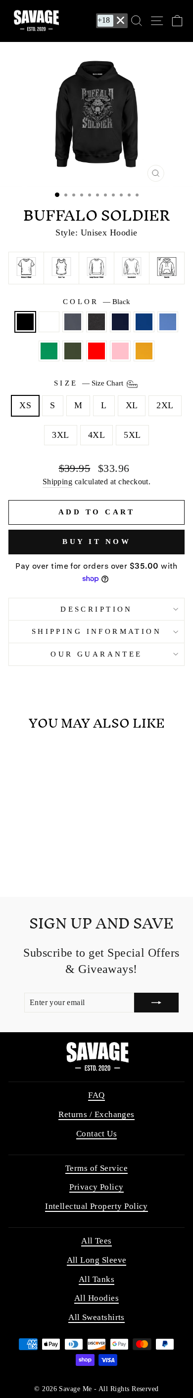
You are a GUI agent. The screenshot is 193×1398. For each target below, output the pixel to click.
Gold (144, 351)
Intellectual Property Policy (96, 1206)
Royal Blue (144, 322)
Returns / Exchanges (96, 1114)
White (49, 322)
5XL (132, 435)
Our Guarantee (96, 654)
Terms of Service (96, 1168)
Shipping (58, 481)
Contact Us (96, 1133)
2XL (164, 405)
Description (96, 609)
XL (132, 405)
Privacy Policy (96, 1187)
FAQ (96, 1095)
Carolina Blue (168, 322)
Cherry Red (96, 351)
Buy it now (96, 541)
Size (89, 383)
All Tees (96, 1240)
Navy (120, 322)
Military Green (73, 351)
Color (97, 302)
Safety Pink (120, 351)
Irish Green (49, 351)
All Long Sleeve (97, 1260)
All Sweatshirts (96, 1317)
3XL (60, 435)
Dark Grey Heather (96, 322)
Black (25, 322)
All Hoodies (96, 1298)
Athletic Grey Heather (73, 322)
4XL (96, 435)
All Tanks (96, 1279)
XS (25, 405)
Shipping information (96, 631)
